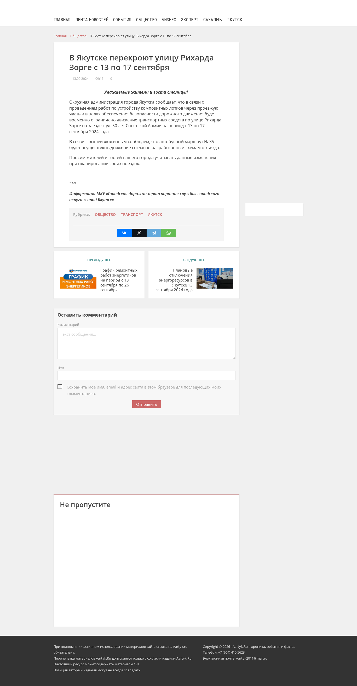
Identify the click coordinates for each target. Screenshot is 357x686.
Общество (146, 19)
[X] (139, 233)
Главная (62, 19)
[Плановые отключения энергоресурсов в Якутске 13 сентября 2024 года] (215, 278)
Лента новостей (91, 19)
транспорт (132, 214)
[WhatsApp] (168, 233)
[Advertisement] (147, 453)
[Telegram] (154, 233)
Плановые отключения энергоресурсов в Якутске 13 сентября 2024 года (174, 280)
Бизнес (169, 19)
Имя (60, 368)
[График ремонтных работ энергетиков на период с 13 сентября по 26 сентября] (78, 278)
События (122, 19)
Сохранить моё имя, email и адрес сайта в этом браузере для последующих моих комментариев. (144, 387)
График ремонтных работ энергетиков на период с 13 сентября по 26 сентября (118, 280)
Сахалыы (213, 19)
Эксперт (190, 19)
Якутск (234, 19)
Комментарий (68, 324)
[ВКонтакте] (124, 233)
